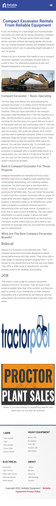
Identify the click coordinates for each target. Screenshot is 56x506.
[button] (51, 5)
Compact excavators (11, 175)
